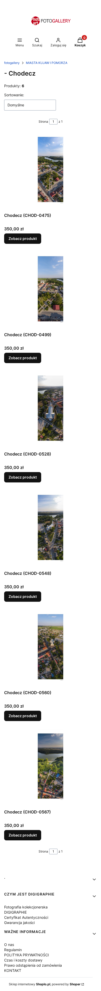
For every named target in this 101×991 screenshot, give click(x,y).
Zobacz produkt (23, 238)
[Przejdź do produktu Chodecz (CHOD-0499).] (50, 291)
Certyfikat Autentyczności (26, 917)
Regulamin (13, 950)
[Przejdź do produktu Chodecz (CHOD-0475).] (50, 171)
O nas (9, 944)
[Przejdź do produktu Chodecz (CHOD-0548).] (50, 529)
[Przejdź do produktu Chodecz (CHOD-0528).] (50, 410)
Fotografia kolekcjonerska (26, 907)
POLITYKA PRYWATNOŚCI (26, 955)
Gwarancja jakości (19, 922)
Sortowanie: (14, 95)
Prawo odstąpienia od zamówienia (33, 965)
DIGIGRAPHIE (15, 912)
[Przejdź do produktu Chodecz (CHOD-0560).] (50, 649)
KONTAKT (12, 970)
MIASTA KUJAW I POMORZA (46, 63)
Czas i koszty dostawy (23, 960)
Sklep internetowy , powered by (45, 984)
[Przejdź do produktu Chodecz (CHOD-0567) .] (50, 768)
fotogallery (12, 63)
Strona (43, 121)
